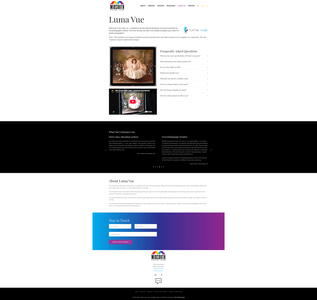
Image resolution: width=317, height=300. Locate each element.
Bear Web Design (180, 297)
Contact (191, 6)
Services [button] (151, 6)
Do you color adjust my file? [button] (170, 67)
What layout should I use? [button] (169, 73)
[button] (198, 6)
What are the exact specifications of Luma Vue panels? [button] (180, 56)
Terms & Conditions (175, 291)
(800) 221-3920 (158, 269)
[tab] (153, 166)
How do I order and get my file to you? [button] (174, 95)
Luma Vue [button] (181, 6)
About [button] (143, 6)
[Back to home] (117, 6)
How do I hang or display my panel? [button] (173, 90)
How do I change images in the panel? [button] (174, 84)
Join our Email (120, 242)
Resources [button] (171, 6)
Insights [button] (160, 6)
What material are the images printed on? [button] (175, 61)
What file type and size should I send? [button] (174, 78)
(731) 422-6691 (158, 271)
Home (137, 291)
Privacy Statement (160, 291)
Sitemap (143, 291)
